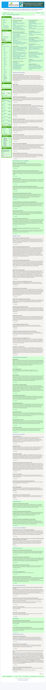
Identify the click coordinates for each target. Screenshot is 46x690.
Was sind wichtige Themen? (16, 67)
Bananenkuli (5, 61)
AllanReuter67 (5, 138)
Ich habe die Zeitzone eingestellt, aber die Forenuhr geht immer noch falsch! (20, 36)
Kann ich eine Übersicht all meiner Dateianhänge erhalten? (35, 61)
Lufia (4, 56)
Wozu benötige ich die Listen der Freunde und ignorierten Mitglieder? (35, 39)
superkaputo (5, 72)
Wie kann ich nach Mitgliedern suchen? (34, 48)
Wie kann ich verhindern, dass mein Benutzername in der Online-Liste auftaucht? (20, 34)
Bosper (4, 68)
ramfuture (4, 144)
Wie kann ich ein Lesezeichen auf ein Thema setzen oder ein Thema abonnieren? (36, 55)
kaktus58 (5, 63)
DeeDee (5, 65)
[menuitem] (8, 13)
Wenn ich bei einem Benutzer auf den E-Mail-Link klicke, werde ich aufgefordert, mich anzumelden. (20, 43)
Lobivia (4, 48)
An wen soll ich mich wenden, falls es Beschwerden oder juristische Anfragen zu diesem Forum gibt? (36, 67)
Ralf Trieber (5, 80)
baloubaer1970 (6, 52)
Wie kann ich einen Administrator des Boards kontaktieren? (35, 69)
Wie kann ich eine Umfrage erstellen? (18, 49)
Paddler (5, 53)
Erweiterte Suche (4, 95)
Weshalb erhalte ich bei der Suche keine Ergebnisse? (36, 46)
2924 (10, 132)
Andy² (4, 50)
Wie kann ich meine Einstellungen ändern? (18, 32)
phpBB (20, 678)
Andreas (5, 55)
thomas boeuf (5, 64)
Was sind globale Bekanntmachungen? (18, 65)
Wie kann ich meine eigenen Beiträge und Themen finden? (35, 49)
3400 (10, 129)
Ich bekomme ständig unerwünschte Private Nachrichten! (35, 33)
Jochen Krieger (6, 57)
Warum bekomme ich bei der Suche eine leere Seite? (36, 47)
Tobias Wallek (5, 133)
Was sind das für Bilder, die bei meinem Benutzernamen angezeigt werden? (20, 40)
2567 (10, 133)
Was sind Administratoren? (32, 21)
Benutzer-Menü (5, 30)
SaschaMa (5, 77)
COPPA (33, 106)
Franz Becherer (6, 69)
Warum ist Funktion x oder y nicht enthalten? (35, 65)
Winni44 (5, 58)
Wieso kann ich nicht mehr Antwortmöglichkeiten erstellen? (19, 51)
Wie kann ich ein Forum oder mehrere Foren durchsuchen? (35, 45)
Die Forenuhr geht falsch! (16, 35)
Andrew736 (5, 139)
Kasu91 (5, 75)
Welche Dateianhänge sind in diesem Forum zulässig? (36, 60)
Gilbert (4, 132)
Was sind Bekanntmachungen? (17, 66)
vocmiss (5, 70)
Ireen (4, 47)
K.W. (4, 79)
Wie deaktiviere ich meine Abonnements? (34, 57)
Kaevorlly (4, 141)
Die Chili (5, 60)
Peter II (4, 129)
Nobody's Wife (5, 76)
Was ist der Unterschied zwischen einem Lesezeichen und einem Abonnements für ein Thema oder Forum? (36, 53)
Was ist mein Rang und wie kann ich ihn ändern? (19, 42)
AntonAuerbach (5, 140)
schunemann (5, 78)
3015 (10, 130)
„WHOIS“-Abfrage (20, 654)
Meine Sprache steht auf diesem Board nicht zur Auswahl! (19, 38)
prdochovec (5, 74)
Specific (4, 142)
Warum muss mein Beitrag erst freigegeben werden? (20, 58)
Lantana (5, 54)
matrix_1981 (5, 71)
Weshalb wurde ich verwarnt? (17, 54)
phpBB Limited (33, 637)
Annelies (5, 62)
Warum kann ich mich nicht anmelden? (18, 25)
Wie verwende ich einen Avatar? (17, 41)
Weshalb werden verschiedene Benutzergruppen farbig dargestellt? (36, 27)
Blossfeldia (5, 59)
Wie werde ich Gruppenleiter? (33, 25)
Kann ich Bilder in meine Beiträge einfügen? (18, 64)
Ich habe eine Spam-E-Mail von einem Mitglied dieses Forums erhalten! (36, 35)
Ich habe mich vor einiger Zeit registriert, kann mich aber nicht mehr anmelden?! (20, 27)
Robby (4, 49)
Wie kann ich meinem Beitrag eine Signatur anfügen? (20, 48)
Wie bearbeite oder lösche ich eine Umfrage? (19, 52)
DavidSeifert (5, 145)
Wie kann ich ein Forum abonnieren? (34, 56)
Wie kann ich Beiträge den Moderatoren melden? (19, 55)
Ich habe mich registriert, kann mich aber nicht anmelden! (19, 24)
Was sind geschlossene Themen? (17, 68)
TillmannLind (5, 143)
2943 (10, 131)
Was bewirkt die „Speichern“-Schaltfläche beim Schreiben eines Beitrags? (19, 57)
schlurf (4, 131)
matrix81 (5, 66)
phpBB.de (27, 679)
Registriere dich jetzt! (5, 38)
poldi (4, 51)
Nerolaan (5, 73)
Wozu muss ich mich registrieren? (17, 21)
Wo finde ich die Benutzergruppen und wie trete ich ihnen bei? (35, 24)
